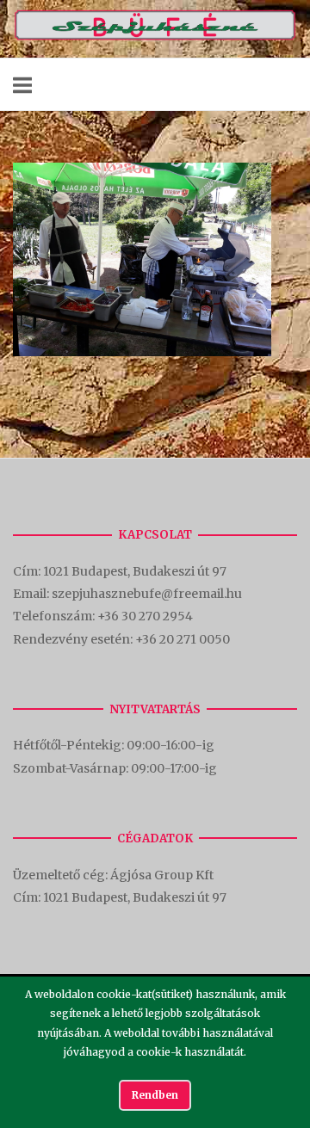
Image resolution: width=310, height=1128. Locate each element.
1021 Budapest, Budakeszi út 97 (136, 571)
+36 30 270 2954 (145, 616)
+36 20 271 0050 (182, 639)
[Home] (155, 36)
